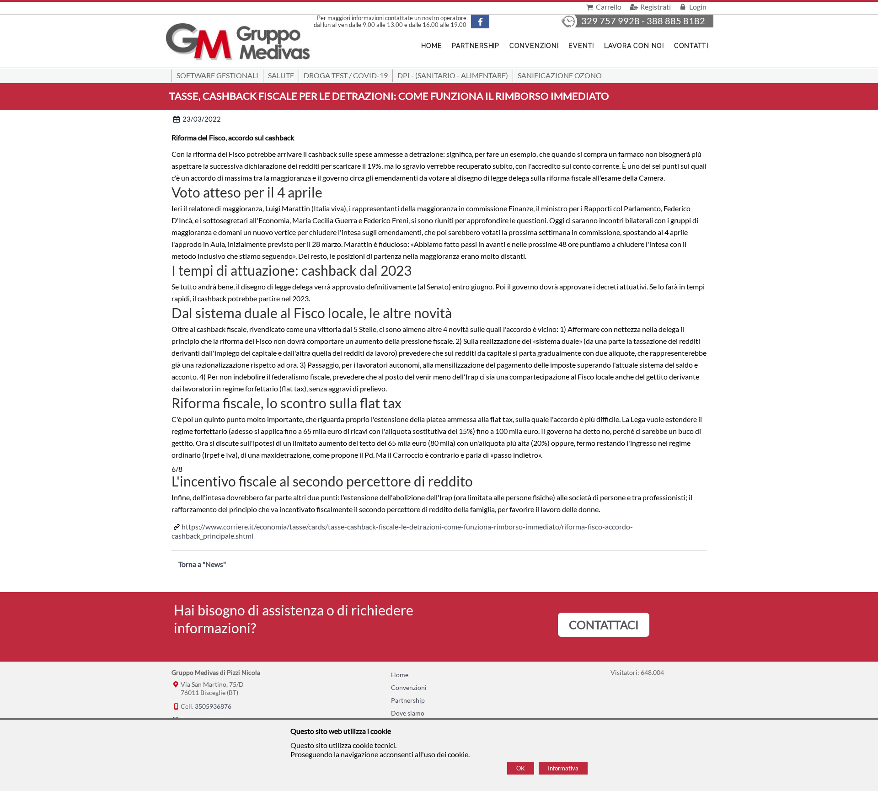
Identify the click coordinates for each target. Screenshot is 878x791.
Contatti (691, 45)
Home (431, 45)
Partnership (475, 45)
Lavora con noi (634, 45)
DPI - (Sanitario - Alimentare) (452, 75)
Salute (281, 75)
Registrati (654, 6)
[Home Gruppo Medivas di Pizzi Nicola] (239, 42)
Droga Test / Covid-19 (346, 75)
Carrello (607, 6)
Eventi (581, 45)
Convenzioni (533, 45)
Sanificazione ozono (560, 75)
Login (697, 6)
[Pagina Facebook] (488, 21)
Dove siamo (407, 713)
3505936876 (213, 706)
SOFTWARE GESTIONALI (217, 75)
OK (520, 768)
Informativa (563, 768)
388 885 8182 (676, 20)
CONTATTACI (604, 624)
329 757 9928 (610, 20)
